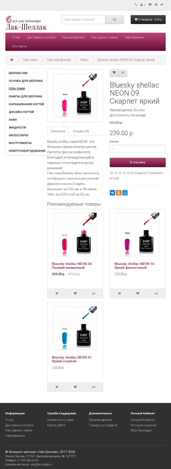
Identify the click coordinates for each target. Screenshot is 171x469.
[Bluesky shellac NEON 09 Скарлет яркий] (75, 95)
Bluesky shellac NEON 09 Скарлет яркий (126, 60)
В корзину (137, 162)
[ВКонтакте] (112, 192)
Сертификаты (135, 37)
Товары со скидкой (103, 425)
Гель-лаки (30, 60)
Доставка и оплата (41, 37)
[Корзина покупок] (156, 4)
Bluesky (139, 110)
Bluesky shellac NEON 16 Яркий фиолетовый (134, 266)
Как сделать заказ (104, 37)
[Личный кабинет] (143, 4)
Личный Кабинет (143, 420)
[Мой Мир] (125, 192)
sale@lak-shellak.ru (41, 464)
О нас (16, 37)
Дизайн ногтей (21, 112)
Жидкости (17, 127)
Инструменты (20, 143)
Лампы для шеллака (25, 96)
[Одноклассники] (118, 192)
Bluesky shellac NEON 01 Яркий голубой (72, 359)
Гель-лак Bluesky (59, 60)
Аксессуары (18, 135)
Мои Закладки (141, 430)
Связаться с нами (60, 420)
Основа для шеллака (26, 80)
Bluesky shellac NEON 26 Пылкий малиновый (72, 266)
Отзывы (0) (81, 131)
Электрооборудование (27, 150)
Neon (84, 60)
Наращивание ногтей (26, 104)
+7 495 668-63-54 (27, 460)
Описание (58, 131)
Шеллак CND (18, 73)
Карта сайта (56, 425)
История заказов (143, 425)
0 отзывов (138, 173)
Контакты (19, 46)
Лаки (13, 119)
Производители (73, 37)
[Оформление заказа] (161, 4)
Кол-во (114, 141)
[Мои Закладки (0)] (150, 4)
